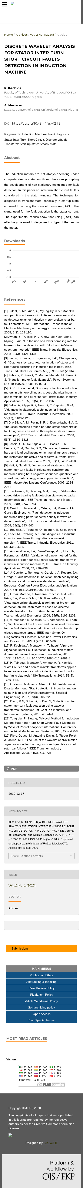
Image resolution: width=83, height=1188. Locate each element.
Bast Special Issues (42, 1020)
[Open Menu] (4, 4)
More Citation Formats (27, 856)
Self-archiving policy (41, 1007)
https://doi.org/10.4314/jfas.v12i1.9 (36, 123)
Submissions (19, 948)
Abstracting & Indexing (41, 981)
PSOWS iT (50, 1142)
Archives (21, 34)
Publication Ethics (41, 975)
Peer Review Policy (41, 988)
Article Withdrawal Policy (41, 1001)
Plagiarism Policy (41, 994)
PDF (13, 768)
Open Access (41, 1014)
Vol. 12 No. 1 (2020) (42, 34)
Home (8, 34)
